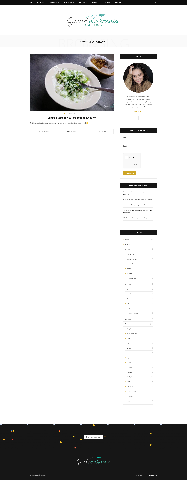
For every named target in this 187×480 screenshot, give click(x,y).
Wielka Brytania (131, 278)
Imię (125, 138)
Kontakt (118, 2)
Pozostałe (129, 273)
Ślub (128, 303)
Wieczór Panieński (132, 313)
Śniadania (130, 387)
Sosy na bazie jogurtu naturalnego (138, 218)
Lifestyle (53, 2)
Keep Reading (72, 131)
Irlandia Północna (132, 259)
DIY (128, 289)
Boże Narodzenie (132, 334)
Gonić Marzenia (45, 131)
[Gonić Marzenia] (93, 20)
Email (125, 146)
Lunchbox (130, 353)
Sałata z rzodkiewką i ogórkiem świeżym (72, 117)
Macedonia (130, 264)
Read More (138, 111)
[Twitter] (99, 131)
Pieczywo (129, 367)
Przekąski (129, 377)
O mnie (107, 2)
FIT (65, 113)
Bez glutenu (130, 329)
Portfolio (96, 2)
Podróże (40, 2)
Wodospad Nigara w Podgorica (143, 200)
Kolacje (129, 348)
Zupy (128, 401)
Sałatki (129, 382)
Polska (129, 269)
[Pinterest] (102, 131)
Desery (129, 338)
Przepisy (82, 2)
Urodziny (129, 308)
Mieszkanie (130, 294)
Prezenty (129, 299)
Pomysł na (68, 2)
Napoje (129, 358)
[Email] (105, 131)
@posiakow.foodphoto (94, 437)
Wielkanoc (130, 396)
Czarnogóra (130, 254)
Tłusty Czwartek (131, 391)
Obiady (129, 362)
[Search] (155, 2)
